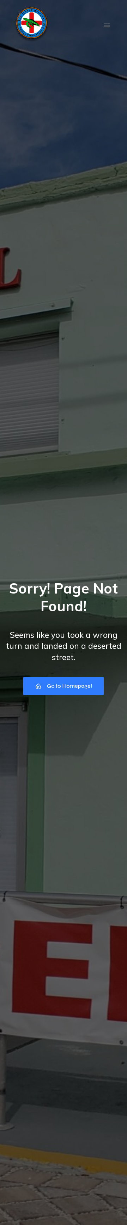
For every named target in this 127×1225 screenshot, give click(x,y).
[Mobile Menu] (107, 25)
